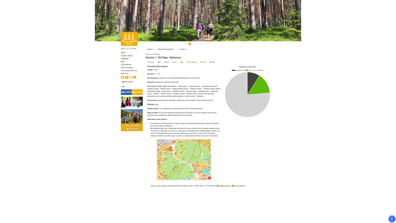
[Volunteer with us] (132, 120)
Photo (174, 62)
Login (123, 86)
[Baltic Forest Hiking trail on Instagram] (130, 78)
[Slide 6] (203, 44)
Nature (166, 62)
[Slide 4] (196, 44)
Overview (150, 62)
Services (203, 62)
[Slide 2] (189, 44)
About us (124, 74)
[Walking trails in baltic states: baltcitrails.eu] (132, 92)
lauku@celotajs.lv (224, 186)
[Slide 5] (199, 44)
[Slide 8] (209, 44)
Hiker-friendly (127, 68)
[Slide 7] (206, 44)
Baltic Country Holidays (159, 186)
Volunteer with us (129, 71)
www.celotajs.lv (239, 186)
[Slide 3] (193, 44)
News (123, 53)
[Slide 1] (186, 44)
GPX (213, 62)
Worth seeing (191, 62)
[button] (166, 49)
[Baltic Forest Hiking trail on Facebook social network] (122, 78)
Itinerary (125, 59)
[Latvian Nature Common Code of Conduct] (132, 102)
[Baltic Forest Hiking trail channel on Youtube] (127, 78)
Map (122, 62)
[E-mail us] (134, 78)
